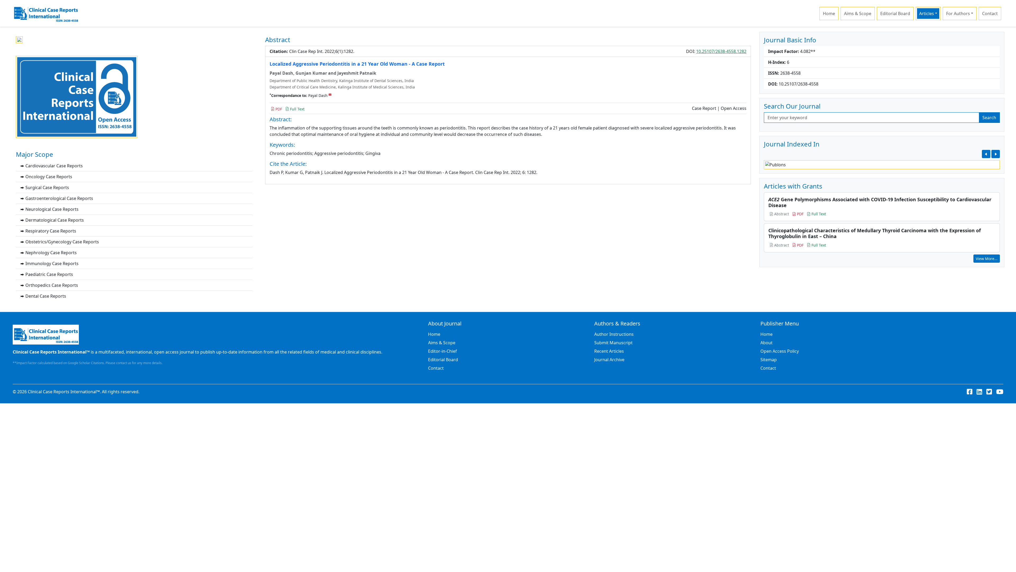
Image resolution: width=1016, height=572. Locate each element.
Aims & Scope (857, 13)
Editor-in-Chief (442, 351)
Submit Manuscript (613, 343)
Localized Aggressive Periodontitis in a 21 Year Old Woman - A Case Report (357, 64)
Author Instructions (614, 334)
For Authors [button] (958, 13)
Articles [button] (926, 13)
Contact (990, 13)
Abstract (781, 213)
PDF (278, 108)
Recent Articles (609, 351)
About (766, 343)
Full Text (297, 108)
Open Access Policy (779, 351)
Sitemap (768, 360)
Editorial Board (895, 13)
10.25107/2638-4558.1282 (721, 51)
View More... (986, 258)
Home (829, 13)
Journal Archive (609, 360)
